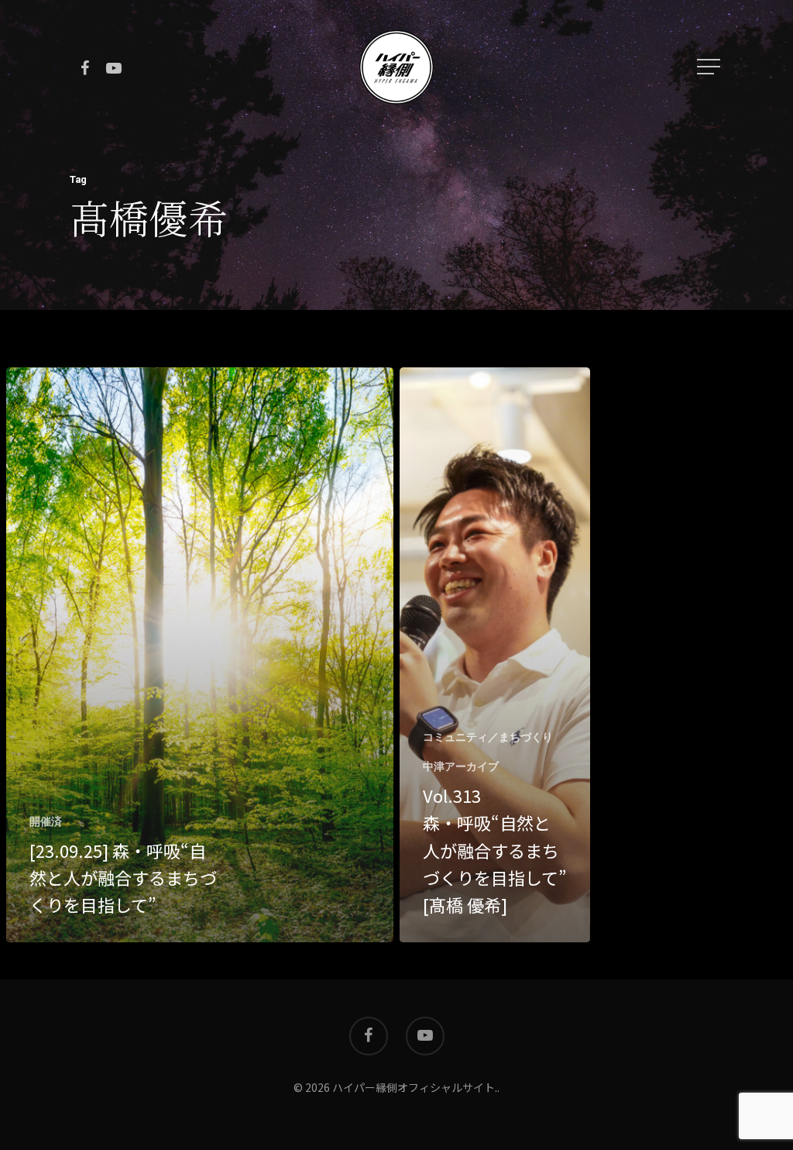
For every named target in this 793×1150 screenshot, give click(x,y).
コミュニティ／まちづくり (488, 737)
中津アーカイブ (461, 766)
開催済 (45, 821)
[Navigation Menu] (710, 66)
